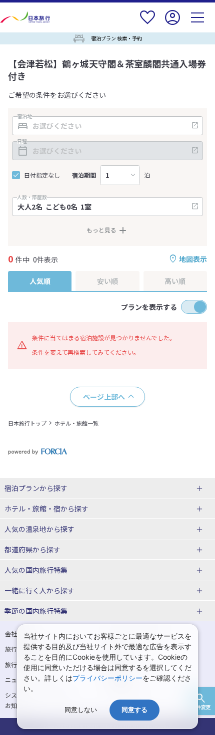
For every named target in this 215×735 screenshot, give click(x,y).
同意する (135, 710)
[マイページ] (173, 23)
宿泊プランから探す (36, 488)
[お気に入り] (147, 23)
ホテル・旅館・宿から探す (46, 508)
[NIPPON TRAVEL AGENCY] (26, 17)
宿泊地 (24, 116)
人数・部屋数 (32, 197)
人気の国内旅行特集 (36, 570)
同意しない (80, 710)
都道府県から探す (32, 549)
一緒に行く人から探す (39, 590)
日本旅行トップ (27, 423)
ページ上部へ (104, 397)
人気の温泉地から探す (39, 529)
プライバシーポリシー (107, 678)
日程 (22, 141)
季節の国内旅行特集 (36, 611)
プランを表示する (149, 307)
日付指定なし (42, 175)
